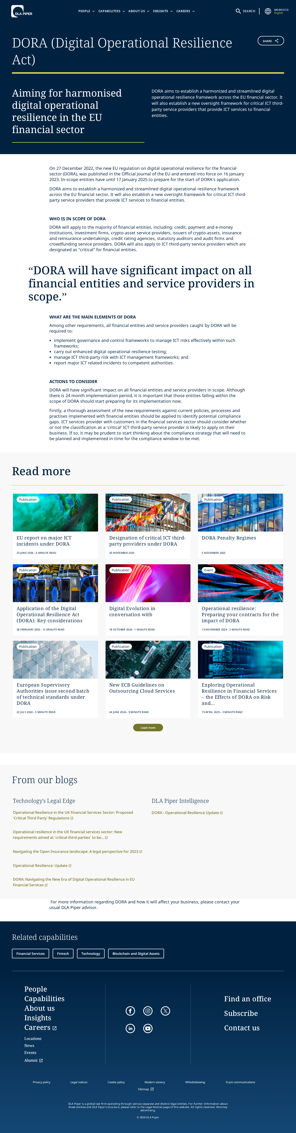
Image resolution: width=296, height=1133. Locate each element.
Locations (32, 1038)
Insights (160, 11)
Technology (90, 953)
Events (30, 1052)
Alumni (30, 1060)
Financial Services (30, 953)
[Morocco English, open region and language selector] (268, 11)
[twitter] (165, 1011)
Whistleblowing (195, 1082)
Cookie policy (116, 1082)
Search (249, 11)
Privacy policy (41, 1082)
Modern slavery (155, 1082)
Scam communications (240, 1082)
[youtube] (148, 1028)
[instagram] (148, 1011)
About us (136, 11)
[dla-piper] (23, 11)
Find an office (247, 998)
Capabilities (110, 11)
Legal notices (79, 1082)
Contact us (242, 1027)
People (84, 11)
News (29, 1045)
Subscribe (241, 1013)
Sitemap (143, 1089)
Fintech (63, 953)
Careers (183, 11)
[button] (261, 50)
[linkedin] (130, 1028)
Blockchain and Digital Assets (136, 953)
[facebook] (130, 1011)
